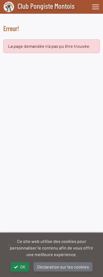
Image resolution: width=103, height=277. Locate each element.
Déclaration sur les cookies (63, 266)
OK (23, 266)
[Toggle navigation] (95, 7)
